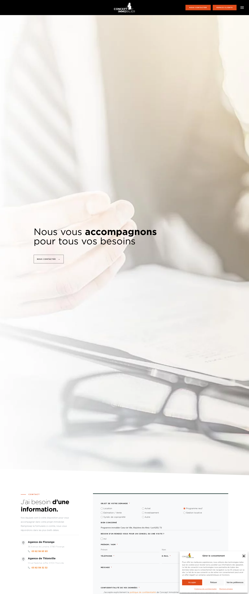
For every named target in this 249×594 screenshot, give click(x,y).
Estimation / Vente (112, 512)
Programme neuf (194, 508)
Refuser (213, 582)
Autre (147, 517)
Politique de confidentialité (205, 589)
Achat (148, 508)
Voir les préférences (235, 582)
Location (107, 508)
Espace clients (225, 7)
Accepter (192, 582)
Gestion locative (194, 512)
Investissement (152, 512)
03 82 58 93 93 (40, 551)
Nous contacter (198, 7)
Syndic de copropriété (114, 517)
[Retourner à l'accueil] (124, 7)
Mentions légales (226, 589)
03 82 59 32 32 (39, 567)
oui (104, 538)
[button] (244, 555)
